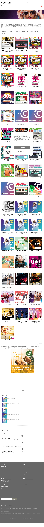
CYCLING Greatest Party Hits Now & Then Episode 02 (35, 124)
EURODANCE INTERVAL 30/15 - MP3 (7, 251)
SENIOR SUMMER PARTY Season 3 (7, 160)
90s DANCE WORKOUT (35, 304)
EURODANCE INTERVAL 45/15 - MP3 (35, 233)
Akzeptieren (22, 147)
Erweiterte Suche (27, 470)
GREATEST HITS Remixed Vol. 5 (35, 178)
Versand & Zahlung (27, 472)
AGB (10, 518)
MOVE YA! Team (4, 466)
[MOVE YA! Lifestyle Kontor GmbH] (6, 3)
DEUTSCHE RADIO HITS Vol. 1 (7, 177)
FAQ (24, 474)
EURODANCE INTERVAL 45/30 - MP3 (13, 419)
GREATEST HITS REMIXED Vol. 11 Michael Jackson (7, 51)
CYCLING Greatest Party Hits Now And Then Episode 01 (21, 124)
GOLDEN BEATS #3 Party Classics (35, 322)
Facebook (25, 480)
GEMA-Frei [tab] (4, 33)
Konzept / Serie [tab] (33, 31)
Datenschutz (16, 144)
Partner (3, 469)
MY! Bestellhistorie (27, 469)
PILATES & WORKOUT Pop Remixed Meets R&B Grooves (7, 287)
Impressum (19, 518)
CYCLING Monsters (35, 286)
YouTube (25, 484)
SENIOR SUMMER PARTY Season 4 (7, 124)
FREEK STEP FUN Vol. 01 (35, 86)
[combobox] (27, 3)
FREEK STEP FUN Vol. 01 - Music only (21, 87)
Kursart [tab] (4, 31)
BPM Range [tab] (24, 31)
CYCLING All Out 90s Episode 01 (35, 197)
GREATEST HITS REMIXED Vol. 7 (35, 142)
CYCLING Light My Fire (35, 250)
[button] (35, 6)
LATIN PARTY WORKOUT (7, 304)
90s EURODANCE (7, 141)
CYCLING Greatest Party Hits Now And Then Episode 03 (7, 197)
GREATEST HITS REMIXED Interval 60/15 (7, 69)
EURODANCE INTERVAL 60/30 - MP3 (7, 233)
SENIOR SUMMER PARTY (7, 268)
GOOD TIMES (7, 339)
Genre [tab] (17, 31)
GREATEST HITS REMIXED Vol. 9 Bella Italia (21, 105)
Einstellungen (22, 151)
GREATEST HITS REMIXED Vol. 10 (21, 51)
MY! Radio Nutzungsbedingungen (28, 518)
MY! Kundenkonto (27, 467)
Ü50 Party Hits (7, 321)
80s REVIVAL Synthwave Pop (7, 104)
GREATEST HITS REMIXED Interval (7, 87)
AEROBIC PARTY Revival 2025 (35, 104)
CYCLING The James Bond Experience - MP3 (8, 215)
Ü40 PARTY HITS (35, 268)
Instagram (25, 482)
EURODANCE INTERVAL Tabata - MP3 (35, 215)
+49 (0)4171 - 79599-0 (6, 433)
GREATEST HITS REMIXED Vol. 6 (35, 160)
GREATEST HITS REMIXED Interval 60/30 (35, 51)
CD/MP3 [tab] (10, 31)
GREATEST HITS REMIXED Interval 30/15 (35, 69)
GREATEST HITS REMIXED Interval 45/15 (21, 69)
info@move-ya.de (5, 486)
